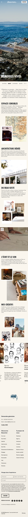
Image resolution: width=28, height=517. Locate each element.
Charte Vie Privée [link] (20, 457)
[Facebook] (17, 501)
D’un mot (3, 436)
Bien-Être (20, 83)
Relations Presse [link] (20, 449)
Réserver (24, 2)
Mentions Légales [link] (20, 455)
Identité (9, 83)
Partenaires (3, 463)
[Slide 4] (24, 181)
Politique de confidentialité (14, 491)
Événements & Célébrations (7, 449)
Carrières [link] (18, 446)
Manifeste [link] (18, 436)
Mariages (3, 452)
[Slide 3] (21, 181)
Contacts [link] (18, 444)
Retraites (3, 465)
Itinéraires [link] (18, 441)
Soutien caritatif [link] (19, 452)
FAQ (2, 460)
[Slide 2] (18, 181)
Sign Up (18, 438)
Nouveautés (4, 457)
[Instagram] (14, 501)
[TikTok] (19, 501)
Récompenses (4, 455)
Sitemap (23, 513)
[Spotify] (21, 501)
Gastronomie (15, 83)
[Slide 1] (15, 181)
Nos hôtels (4, 83)
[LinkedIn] (12, 501)
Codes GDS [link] (4, 425)
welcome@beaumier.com (9, 421)
